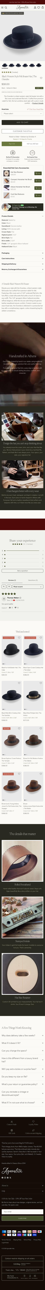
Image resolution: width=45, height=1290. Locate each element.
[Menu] (2, 7)
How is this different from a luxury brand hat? (20, 1060)
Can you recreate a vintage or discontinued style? (15, 1093)
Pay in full (12, 144)
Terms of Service (6, 1240)
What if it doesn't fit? (11, 1043)
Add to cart (22, 122)
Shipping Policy (17, 1240)
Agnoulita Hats (10, 1248)
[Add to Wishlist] (41, 78)
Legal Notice (5, 1242)
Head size (5, 109)
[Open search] (4, 587)
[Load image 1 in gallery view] (22, 36)
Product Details (7, 216)
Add (39, 173)
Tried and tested (22, 632)
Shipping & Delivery (9, 264)
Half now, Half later (32, 144)
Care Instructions (8, 258)
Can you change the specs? (14, 1050)
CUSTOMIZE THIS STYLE (22, 131)
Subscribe (22, 1218)
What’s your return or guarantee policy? (19, 1084)
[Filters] (9, 587)
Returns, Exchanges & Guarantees (14, 269)
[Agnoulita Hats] (22, 7)
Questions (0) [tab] (33, 580)
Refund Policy (27, 1240)
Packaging (5, 253)
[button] (7, 72)
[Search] (7, 7)
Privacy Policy (37, 1240)
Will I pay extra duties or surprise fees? (19, 1069)
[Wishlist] (38, 7)
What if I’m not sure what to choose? (18, 1102)
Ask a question (22, 571)
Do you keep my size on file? (14, 1076)
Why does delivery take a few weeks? (18, 1035)
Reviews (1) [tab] (12, 580)
